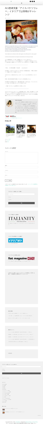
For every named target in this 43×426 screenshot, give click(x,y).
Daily (10, 197)
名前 (6, 165)
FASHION (3, 384)
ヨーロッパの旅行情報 (5, 398)
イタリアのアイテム (5, 390)
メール (6, 170)
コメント (6, 151)
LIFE (2, 386)
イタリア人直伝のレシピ (5, 395)
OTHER (9, 139)
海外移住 (3, 402)
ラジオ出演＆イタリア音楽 (6, 399)
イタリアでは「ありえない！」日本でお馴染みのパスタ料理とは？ (20, 135)
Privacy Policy (35, 422)
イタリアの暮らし (4, 394)
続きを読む (39, 415)
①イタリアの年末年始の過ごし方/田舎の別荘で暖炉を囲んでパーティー (31, 135)
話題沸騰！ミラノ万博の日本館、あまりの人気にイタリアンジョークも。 (18, 334)
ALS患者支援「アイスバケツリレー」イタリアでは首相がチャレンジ (14, 411)
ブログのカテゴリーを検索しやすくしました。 (11, 408)
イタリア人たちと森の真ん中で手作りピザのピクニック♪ (10, 135)
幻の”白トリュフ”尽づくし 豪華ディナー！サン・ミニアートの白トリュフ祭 (19, 318)
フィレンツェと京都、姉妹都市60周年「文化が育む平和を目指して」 (18, 332)
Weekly (10, 199)
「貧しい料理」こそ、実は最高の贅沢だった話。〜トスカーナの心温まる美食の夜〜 (20, 315)
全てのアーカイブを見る (5, 378)
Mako (29, 332)
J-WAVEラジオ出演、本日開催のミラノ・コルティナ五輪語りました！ (18, 313)
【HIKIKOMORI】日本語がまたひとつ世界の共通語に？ (16, 341)
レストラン (3, 400)
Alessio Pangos (29, 422)
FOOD (3, 385)
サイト (6, 175)
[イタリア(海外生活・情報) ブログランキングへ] (13, 116)
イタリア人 (8, 140)
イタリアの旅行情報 (5, 393)
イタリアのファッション (5, 391)
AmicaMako (18, 422)
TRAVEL (3, 389)
